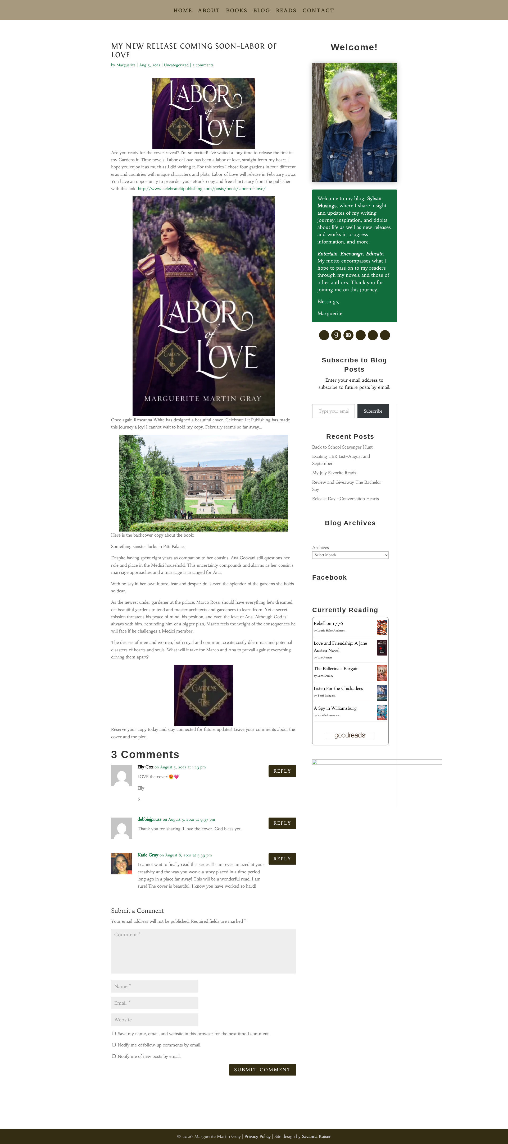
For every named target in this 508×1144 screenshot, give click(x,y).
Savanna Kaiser (316, 1136)
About (209, 11)
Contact (319, 11)
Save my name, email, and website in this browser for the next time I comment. (194, 1033)
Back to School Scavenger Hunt (342, 447)
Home (183, 11)
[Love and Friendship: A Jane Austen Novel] (382, 654)
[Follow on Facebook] (324, 335)
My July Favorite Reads (334, 472)
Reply (282, 771)
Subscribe (373, 411)
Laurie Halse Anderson (331, 630)
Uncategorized (176, 65)
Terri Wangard (326, 695)
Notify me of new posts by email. (149, 1056)
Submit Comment (262, 1070)
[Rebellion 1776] (382, 633)
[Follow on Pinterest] (361, 335)
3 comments (203, 65)
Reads (286, 11)
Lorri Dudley (325, 675)
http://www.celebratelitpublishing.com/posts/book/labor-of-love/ (202, 188)
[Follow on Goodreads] (336, 335)
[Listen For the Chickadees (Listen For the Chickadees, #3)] (382, 699)
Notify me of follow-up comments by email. (159, 1045)
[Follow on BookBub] (348, 335)
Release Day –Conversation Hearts (345, 498)
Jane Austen (325, 657)
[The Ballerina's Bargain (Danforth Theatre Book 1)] (382, 679)
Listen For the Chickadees (338, 688)
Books (237, 11)
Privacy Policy (257, 1136)
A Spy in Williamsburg (335, 708)
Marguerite (125, 65)
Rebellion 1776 (328, 623)
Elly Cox (145, 766)
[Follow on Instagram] (385, 335)
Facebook (329, 577)
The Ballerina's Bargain (336, 668)
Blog (261, 11)
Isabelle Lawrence (328, 715)
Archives (320, 547)
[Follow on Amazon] (373, 335)
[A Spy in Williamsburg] (382, 718)
